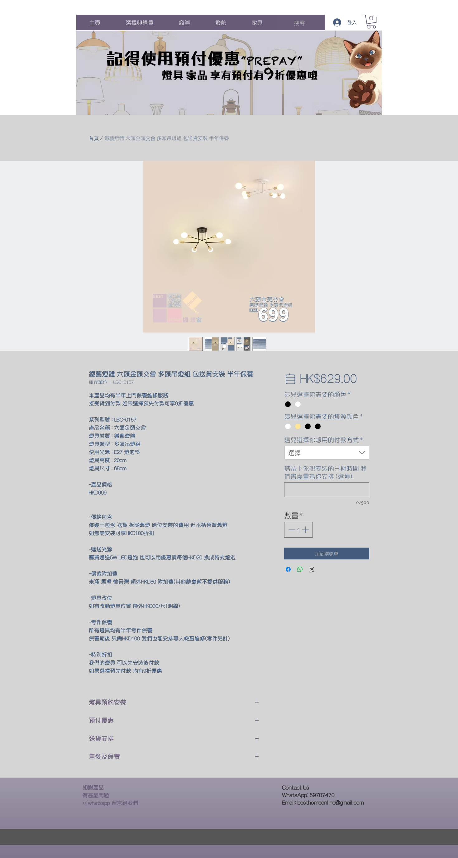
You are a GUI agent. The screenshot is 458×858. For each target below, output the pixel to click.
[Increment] (306, 529)
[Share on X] (312, 569)
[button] (371, 22)
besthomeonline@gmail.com (331, 802)
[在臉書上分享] (288, 569)
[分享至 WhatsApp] (300, 569)
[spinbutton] (298, 529)
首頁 (94, 138)
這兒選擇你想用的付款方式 (323, 439)
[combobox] (326, 452)
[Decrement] (291, 529)
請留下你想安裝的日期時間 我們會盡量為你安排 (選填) (325, 472)
